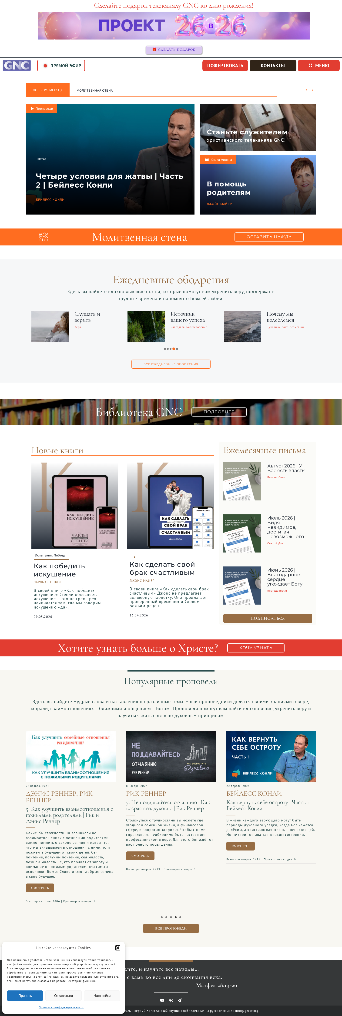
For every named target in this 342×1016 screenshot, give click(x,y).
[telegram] (180, 995)
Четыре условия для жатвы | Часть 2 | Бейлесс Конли (109, 180)
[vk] (171, 995)
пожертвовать (225, 66)
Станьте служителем (247, 132)
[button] (117, 948)
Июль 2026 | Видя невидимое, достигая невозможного (285, 527)
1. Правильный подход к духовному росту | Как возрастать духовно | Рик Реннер (169, 808)
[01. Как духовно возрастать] (171, 734)
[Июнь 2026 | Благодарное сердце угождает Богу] (242, 570)
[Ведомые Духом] (146, 314)
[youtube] (162, 995)
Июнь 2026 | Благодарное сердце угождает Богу (284, 577)
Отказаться (63, 996)
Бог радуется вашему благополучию (284, 319)
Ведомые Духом (190, 313)
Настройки (102, 996)
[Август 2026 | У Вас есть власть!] (242, 466)
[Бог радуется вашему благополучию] (242, 314)
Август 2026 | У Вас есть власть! (286, 468)
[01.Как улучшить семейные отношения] (271, 734)
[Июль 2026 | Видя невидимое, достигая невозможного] (242, 518)
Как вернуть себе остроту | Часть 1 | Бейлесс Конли (68, 805)
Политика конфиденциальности (61, 1007)
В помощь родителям (229, 188)
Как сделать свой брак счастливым (162, 568)
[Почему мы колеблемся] (50, 314)
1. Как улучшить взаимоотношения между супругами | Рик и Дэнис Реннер (267, 814)
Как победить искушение (59, 570)
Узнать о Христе (91, 90)
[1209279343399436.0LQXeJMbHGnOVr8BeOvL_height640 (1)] (71, 734)
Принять (25, 996)
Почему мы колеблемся (88, 316)
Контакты (273, 66)
